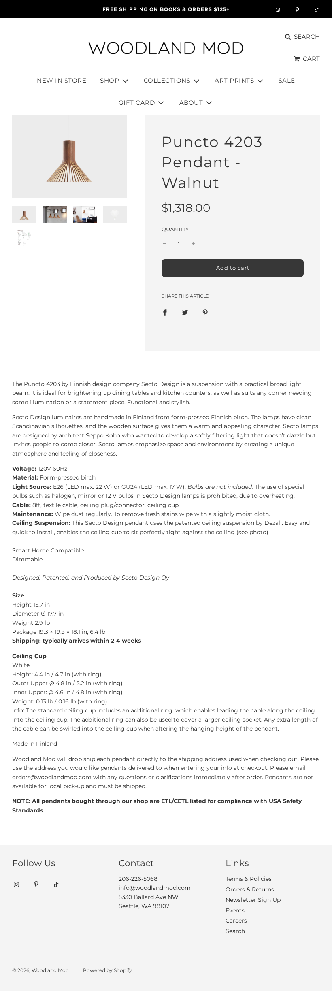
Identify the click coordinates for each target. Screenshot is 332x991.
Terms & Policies (249, 878)
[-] (164, 244)
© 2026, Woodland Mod (40, 970)
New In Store (61, 80)
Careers (236, 920)
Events (235, 910)
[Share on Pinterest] (205, 312)
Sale (287, 80)
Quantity (175, 229)
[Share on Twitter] (185, 312)
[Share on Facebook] (164, 312)
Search (235, 931)
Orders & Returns (250, 889)
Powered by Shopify (107, 970)
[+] (193, 244)
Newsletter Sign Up (253, 900)
